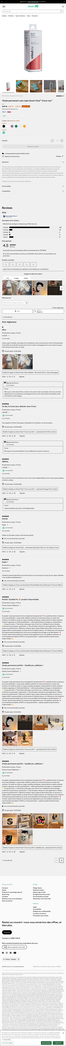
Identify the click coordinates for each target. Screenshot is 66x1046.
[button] (60, 96)
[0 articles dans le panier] (62, 7)
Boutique (4, 16)
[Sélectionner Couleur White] (8, 126)
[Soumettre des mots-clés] (61, 11)
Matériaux (11, 16)
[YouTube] (15, 953)
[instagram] (7, 953)
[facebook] (3, 953)
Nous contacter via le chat (16, 947)
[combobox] (33, 11)
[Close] (63, 1033)
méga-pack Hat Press (33, 1)
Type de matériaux (20, 16)
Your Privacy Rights (7, 1043)
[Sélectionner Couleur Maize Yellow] (24, 126)
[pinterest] (11, 953)
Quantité (4, 140)
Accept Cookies (46, 1043)
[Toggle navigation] (4, 6)
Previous (2, 1)
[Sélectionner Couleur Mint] (4, 132)
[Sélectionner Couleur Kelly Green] (16, 126)
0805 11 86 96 (15, 938)
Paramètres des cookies (40, 915)
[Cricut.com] (33, 6)
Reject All (58, 1043)
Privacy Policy (7, 1039)
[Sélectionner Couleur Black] (4, 126)
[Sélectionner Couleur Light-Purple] (12, 126)
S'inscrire (7, 932)
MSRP (3, 104)
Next (64, 1)
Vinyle (28, 16)
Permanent (34, 16)
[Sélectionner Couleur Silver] (20, 126)
